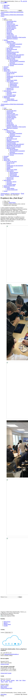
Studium (6, 40)
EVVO (8, 74)
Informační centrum (11, 95)
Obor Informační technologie (16, 64)
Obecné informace (14, 60)
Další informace (7, 91)
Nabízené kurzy (13, 84)
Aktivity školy (7, 70)
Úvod (5, 18)
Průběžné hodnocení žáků (13, 52)
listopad (8, 680)
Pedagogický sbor (11, 24)
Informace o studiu (11, 42)
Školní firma (6, 69)
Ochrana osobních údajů (12, 25)
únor (20, 680)
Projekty (6, 68)
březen (24, 680)
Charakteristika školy (12, 21)
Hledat (2, 10)
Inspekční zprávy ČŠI (12, 36)
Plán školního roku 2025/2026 (14, 56)
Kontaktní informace (11, 28)
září (1, 680)
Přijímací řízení (10, 41)
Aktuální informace (11, 26)
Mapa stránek (4, 687)
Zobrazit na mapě (5, 664)
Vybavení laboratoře (14, 86)
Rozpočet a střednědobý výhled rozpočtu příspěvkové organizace (16, 38)
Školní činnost (12, 202)
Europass (12, 65)
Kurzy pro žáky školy (12, 72)
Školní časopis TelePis (12, 80)
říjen (4, 680)
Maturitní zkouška (11, 58)
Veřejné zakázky (10, 99)
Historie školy (10, 22)
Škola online (6, 8)
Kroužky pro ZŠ (10, 73)
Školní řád (9, 50)
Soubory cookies (5, 685)
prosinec (13, 680)
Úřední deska (7, 97)
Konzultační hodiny (11, 53)
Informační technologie (15, 46)
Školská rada (10, 33)
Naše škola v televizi (11, 92)
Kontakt (5, 101)
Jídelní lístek (6, 5)
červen (10, 681)
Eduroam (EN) (10, 89)
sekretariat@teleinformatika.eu (11, 654)
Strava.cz (6, 6)
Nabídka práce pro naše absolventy (15, 76)
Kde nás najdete (10, 29)
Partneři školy (10, 48)
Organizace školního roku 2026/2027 (15, 54)
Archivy (2, 632)
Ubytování (9, 32)
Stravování (9, 30)
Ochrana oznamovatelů (12, 100)
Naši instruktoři (13, 85)
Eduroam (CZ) (10, 88)
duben (2, 681)
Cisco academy (10, 81)
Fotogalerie (9, 93)
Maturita (6, 623)
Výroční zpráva (10, 34)
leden (17, 680)
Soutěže (8, 78)
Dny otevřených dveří (12, 49)
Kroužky (6, 625)
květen (6, 681)
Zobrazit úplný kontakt (6, 673)
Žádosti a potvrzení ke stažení (14, 57)
